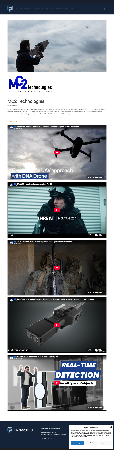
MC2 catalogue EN (12, 121)
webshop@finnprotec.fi (47, 434)
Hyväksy (77, 443)
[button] (110, 427)
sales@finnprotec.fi (46, 432)
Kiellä (91, 443)
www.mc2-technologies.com (15, 117)
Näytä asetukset (105, 443)
